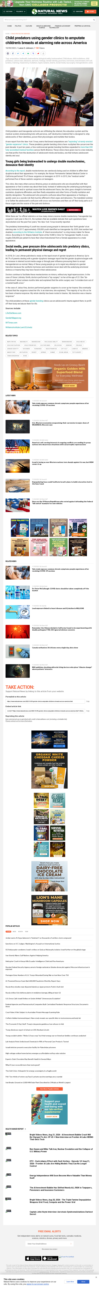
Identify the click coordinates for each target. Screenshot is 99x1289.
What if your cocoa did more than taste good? (23, 1065)
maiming (15, 63)
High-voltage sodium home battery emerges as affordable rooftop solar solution (36, 1053)
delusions (27, 61)
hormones (70, 61)
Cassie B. (44, 400)
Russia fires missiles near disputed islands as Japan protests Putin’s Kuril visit (35, 987)
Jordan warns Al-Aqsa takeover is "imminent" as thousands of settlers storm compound (38, 938)
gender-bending (36, 301)
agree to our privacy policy (38, 1284)
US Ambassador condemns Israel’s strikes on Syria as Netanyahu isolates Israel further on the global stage (46, 950)
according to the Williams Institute (27, 232)
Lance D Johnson (25, 48)
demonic (35, 61)
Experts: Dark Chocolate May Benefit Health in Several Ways (28, 1059)
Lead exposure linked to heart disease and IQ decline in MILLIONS (58, 608)
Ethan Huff (44, 420)
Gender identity (52, 61)
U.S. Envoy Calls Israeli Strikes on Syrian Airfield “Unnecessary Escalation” (33, 998)
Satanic (46, 63)
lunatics (8, 63)
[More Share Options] (43, 53)
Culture (29, 26)
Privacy (54, 1265)
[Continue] (71, 1243)
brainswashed (57, 59)
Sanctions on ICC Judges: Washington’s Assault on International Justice (33, 944)
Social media (61, 63)
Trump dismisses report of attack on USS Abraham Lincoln (27, 1030)
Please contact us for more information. (19, 721)
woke (91, 63)
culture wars (18, 61)
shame (52, 63)
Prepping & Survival (83, 26)
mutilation (33, 63)
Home (9, 26)
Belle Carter (45, 440)
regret (40, 63)
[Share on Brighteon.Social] (8, 53)
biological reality (45, 59)
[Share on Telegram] (23, 53)
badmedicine (33, 59)
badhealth (23, 59)
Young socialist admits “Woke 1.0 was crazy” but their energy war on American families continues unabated (46, 1036)
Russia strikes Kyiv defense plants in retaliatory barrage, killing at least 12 (33, 993)
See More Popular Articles (49, 1089)
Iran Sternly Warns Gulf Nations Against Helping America (27, 955)
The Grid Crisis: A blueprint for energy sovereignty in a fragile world (31, 1071)
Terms (60, 1265)
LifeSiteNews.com (13, 313)
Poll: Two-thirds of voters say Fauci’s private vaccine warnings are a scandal (34, 1077)
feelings (42, 61)
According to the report (15, 171)
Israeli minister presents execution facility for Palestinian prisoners (31, 1047)
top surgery (70, 63)
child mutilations (79, 59)
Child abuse (67, 59)
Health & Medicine (43, 26)
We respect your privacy (49, 1249)
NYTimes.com (11, 323)
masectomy (24, 63)
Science (42, 28)
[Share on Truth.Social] (33, 53)
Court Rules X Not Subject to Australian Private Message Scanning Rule (33, 1012)
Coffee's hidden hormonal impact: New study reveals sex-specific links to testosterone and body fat (43, 1018)
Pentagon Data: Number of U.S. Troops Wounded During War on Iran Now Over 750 (37, 975)
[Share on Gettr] (38, 53)
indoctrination (80, 61)
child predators (30, 345)
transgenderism (82, 63)
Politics (18, 26)
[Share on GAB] (28, 53)
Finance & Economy (62, 26)
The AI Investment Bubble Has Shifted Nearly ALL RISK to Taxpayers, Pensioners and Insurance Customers (61, 1189)
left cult (89, 61)
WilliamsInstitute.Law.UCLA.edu (19, 327)
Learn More (70, 1282)
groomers (62, 61)
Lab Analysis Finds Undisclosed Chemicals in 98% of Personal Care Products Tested (37, 1042)
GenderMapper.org (13, 318)
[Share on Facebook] (13, 53)
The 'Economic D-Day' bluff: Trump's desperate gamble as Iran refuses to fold (35, 1024)
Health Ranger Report (15, 1129)
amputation (14, 59)
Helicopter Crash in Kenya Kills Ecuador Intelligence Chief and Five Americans (35, 961)
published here (44, 1272)
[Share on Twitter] (18, 53)
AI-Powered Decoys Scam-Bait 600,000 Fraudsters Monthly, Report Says (33, 981)
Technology (54, 28)
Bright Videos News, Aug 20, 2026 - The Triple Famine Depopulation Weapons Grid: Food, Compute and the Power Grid (60, 1201)
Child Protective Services (20, 33)
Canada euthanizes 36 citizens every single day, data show (55, 648)
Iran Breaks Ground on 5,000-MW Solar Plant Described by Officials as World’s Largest (38, 1082)
